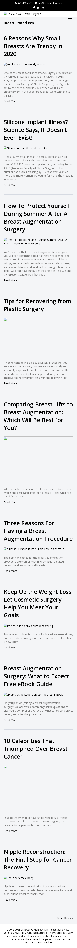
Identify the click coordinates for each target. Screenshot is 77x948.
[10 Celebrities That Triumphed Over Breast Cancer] (38, 788)
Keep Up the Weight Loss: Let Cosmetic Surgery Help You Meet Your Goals (38, 603)
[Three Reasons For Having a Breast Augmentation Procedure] (34, 549)
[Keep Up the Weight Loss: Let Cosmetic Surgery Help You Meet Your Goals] (28, 625)
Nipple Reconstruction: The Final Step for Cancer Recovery (38, 859)
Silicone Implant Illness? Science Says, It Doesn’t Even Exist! (36, 129)
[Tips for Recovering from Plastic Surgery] (38, 336)
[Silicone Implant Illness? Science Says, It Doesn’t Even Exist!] (28, 148)
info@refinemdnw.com (50, 3)
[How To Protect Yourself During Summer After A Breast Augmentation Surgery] (38, 241)
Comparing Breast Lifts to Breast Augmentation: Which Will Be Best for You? (38, 416)
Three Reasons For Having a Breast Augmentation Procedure (38, 530)
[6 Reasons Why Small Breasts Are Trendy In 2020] (25, 64)
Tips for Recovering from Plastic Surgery (37, 305)
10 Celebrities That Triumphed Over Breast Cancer (35, 748)
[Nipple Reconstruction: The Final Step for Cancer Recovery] (18, 878)
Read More (10, 101)
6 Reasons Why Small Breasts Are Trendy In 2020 (33, 46)
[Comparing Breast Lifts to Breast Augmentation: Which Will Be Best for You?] (38, 459)
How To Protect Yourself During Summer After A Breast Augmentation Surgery (37, 217)
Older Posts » (65, 918)
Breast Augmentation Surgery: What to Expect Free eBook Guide (36, 676)
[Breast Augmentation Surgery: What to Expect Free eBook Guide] (33, 694)
